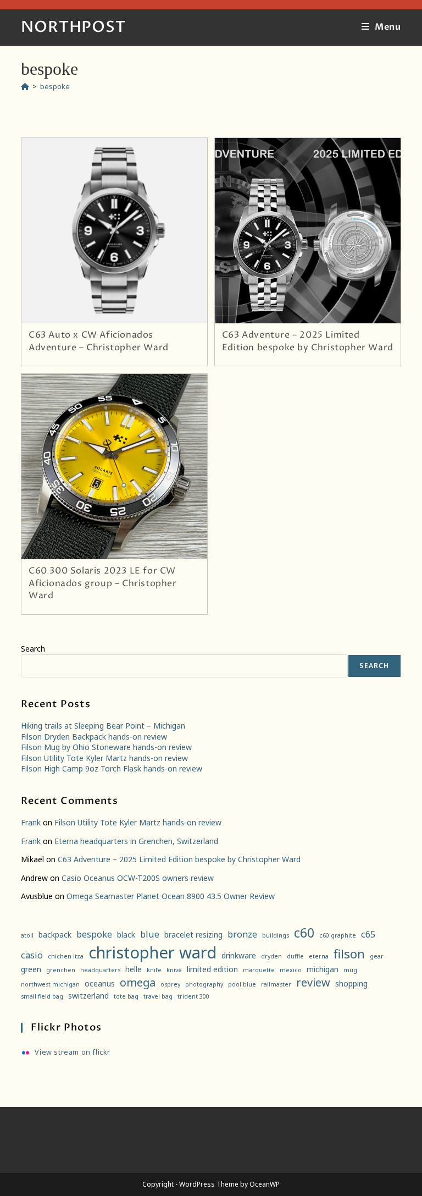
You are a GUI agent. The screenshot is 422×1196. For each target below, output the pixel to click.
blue (149, 934)
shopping (351, 983)
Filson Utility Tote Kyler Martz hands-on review (104, 758)
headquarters (100, 970)
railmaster (276, 984)
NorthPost (73, 26)
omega (138, 982)
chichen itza (66, 956)
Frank (31, 822)
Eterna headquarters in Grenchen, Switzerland (136, 841)
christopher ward (152, 952)
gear (377, 956)
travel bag (158, 996)
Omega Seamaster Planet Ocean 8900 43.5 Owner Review (170, 896)
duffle (295, 956)
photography (204, 984)
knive (174, 970)
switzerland (88, 995)
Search (33, 648)
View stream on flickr (72, 1052)
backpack (54, 934)
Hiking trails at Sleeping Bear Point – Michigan (103, 725)
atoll (27, 935)
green (31, 969)
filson (349, 953)
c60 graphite (337, 935)
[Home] (25, 86)
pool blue (242, 984)
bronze (242, 934)
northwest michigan (50, 984)
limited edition (212, 969)
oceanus (100, 983)
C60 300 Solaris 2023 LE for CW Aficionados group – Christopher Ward (103, 583)
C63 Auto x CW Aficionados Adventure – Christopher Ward (99, 341)
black (126, 934)
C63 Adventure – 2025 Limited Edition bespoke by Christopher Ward (307, 341)
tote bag (126, 996)
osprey (170, 984)
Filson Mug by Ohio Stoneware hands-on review (106, 747)
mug (350, 970)
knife (154, 970)
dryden (271, 956)
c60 (304, 932)
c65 (368, 934)
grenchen (60, 970)
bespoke (55, 86)
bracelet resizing (193, 934)
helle (133, 969)
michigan (322, 969)
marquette (259, 970)
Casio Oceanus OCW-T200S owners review (138, 878)
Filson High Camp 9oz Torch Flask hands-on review (111, 768)
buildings (275, 935)
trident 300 (193, 996)
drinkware (238, 955)
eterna (319, 956)
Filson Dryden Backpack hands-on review (94, 736)
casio (32, 955)
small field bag (42, 996)
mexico (291, 970)
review (313, 982)
